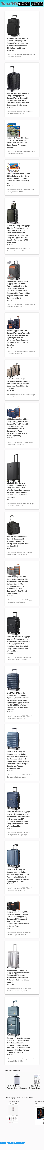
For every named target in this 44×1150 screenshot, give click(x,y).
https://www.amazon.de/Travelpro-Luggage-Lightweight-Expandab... (21, 55)
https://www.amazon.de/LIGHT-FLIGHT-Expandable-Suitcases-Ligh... (20, 717)
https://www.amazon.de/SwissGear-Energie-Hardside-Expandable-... (21, 396)
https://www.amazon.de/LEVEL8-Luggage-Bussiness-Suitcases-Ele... (20, 505)
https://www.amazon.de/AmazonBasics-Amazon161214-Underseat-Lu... (20, 553)
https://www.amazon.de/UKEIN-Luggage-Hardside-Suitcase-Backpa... (20, 443)
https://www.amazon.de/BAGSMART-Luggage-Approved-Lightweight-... (19, 658)
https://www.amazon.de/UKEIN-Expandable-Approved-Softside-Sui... (21, 305)
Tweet (3, 1143)
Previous (7, 1117)
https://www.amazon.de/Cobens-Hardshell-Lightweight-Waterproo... (21, 352)
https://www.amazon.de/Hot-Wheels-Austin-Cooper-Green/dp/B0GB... (21, 152)
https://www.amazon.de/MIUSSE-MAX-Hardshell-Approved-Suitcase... (19, 933)
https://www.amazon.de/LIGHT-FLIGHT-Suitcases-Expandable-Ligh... (20, 889)
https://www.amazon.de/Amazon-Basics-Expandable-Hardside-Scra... (20, 112)
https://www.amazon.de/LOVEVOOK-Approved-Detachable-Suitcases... (18, 250)
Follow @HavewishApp (16, 1143)
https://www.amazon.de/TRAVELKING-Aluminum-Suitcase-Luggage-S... (19, 990)
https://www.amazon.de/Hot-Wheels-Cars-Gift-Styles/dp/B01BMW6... (20, 191)
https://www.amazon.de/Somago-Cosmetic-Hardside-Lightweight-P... (21, 1060)
